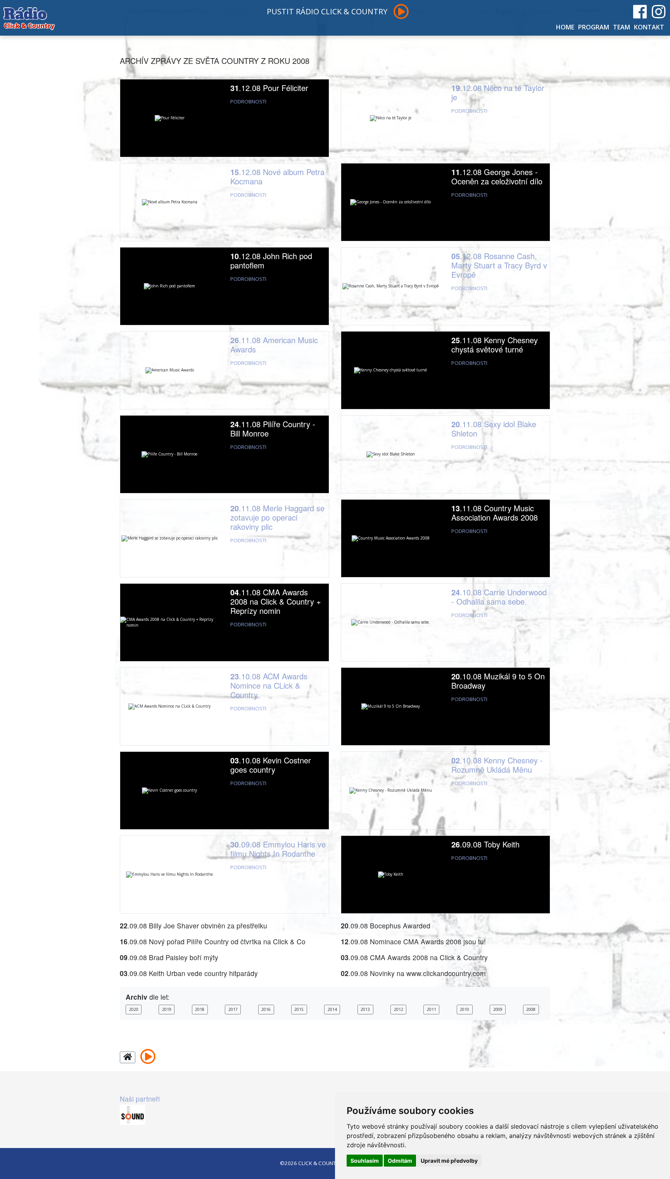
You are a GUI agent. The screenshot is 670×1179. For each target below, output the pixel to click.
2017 (233, 1009)
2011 (431, 1009)
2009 (497, 1009)
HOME (565, 27)
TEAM (621, 27)
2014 (332, 1009)
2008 (530, 1009)
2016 (266, 1009)
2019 (166, 1009)
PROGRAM (593, 27)
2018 (199, 1009)
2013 (365, 1009)
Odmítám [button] (400, 1160)
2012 (398, 1009)
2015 (299, 1009)
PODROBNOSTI (248, 101)
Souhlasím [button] (365, 1160)
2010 (464, 1009)
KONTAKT (649, 27)
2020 (133, 1009)
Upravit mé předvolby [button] (449, 1160)
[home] (127, 1058)
